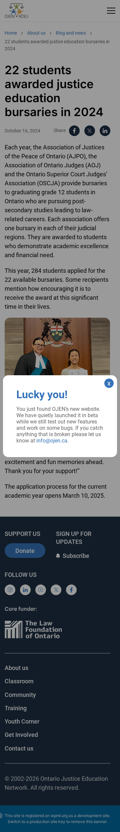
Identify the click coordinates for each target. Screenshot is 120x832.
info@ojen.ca (51, 440)
